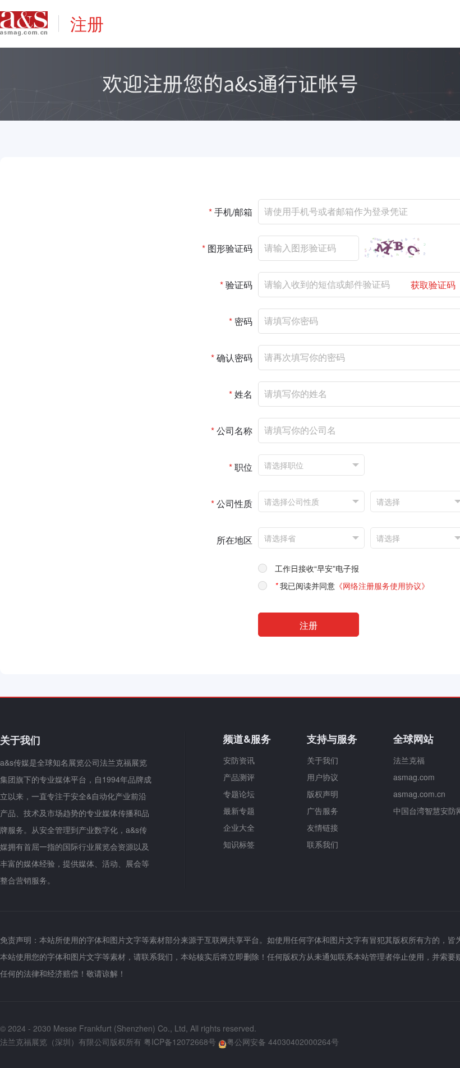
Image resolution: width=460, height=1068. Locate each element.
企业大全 (239, 827)
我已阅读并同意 (352, 585)
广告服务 (322, 810)
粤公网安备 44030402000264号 (283, 1041)
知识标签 (239, 844)
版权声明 (322, 793)
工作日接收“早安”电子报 (317, 568)
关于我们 (322, 760)
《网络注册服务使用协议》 (382, 585)
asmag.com (414, 776)
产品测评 (239, 776)
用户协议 (322, 776)
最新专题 (239, 810)
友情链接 (322, 827)
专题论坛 (239, 793)
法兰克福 (409, 760)
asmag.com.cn (419, 793)
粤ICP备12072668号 (180, 1041)
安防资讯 (239, 760)
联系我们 (322, 844)
